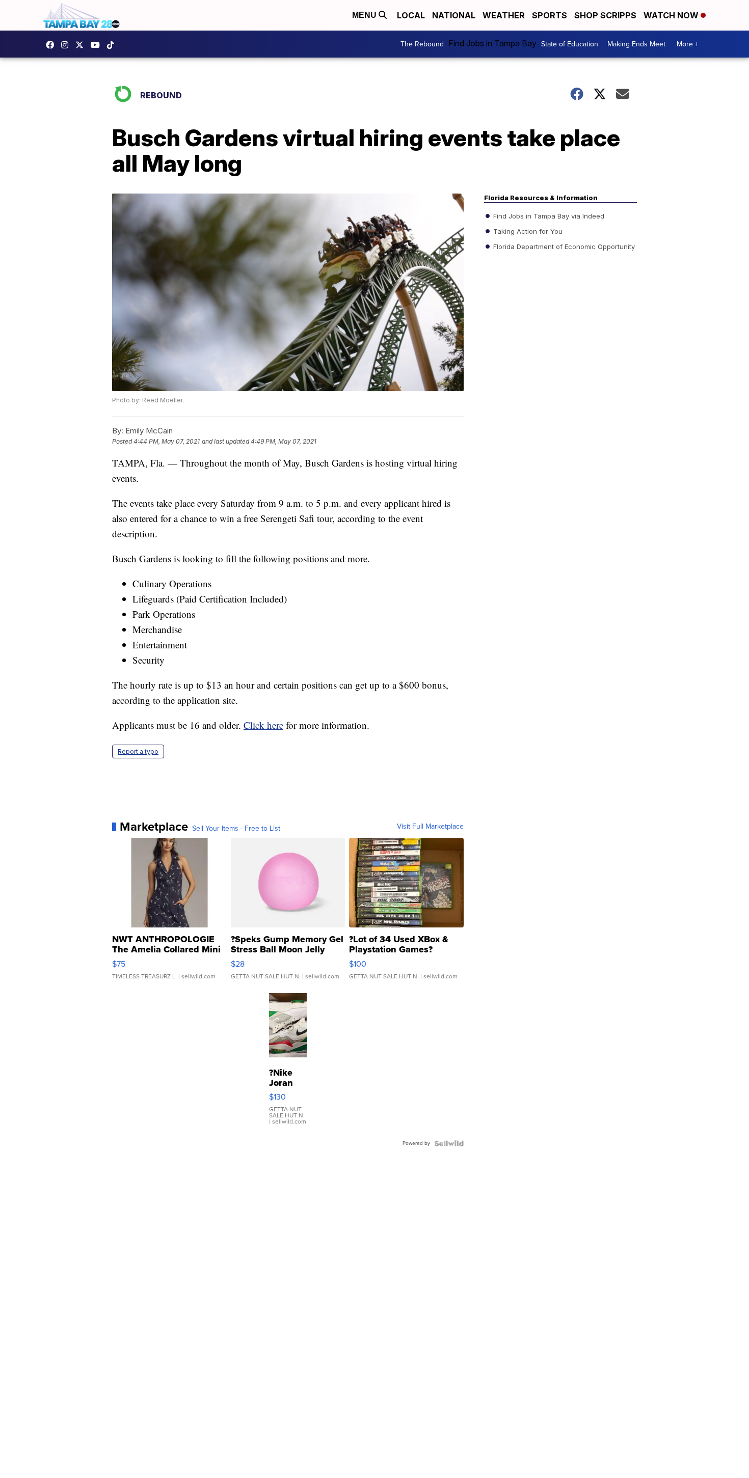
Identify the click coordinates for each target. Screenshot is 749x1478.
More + (688, 44)
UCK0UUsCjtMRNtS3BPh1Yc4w (98, 45)
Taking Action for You (527, 231)
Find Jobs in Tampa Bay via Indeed (547, 216)
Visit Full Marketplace (430, 826)
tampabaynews (52, 45)
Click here (263, 725)
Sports (549, 15)
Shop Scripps (605, 15)
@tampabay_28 (113, 45)
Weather (504, 15)
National (453, 15)
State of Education (569, 44)
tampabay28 (82, 45)
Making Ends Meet (636, 44)
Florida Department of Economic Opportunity (563, 246)
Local (411, 15)
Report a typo (138, 751)
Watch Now (672, 15)
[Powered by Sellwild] (449, 1143)
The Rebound (422, 44)
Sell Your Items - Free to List (236, 828)
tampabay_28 (67, 45)
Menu (365, 15)
